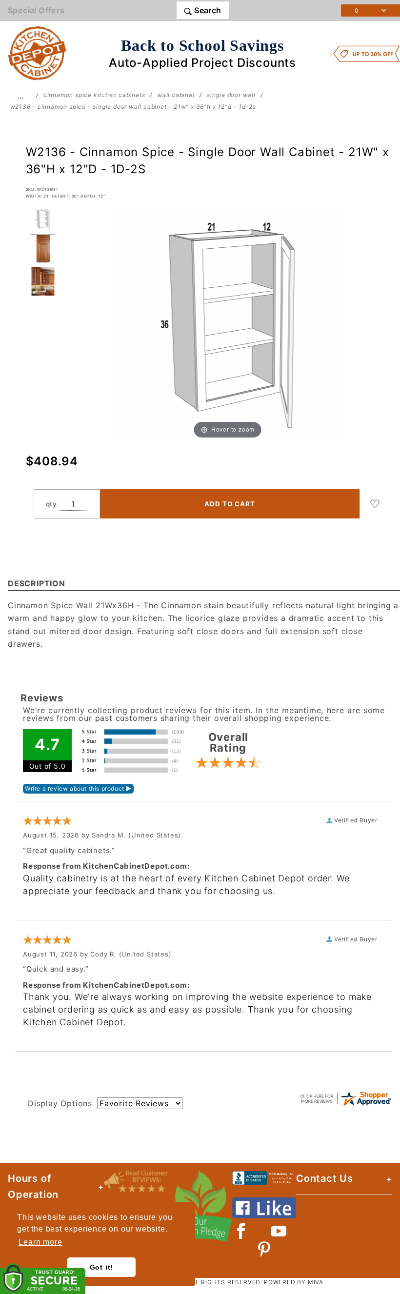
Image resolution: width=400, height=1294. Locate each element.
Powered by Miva (293, 1282)
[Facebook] (241, 1231)
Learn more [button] (40, 1242)
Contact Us (324, 1178)
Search (206, 10)
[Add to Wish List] (375, 503)
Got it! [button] (102, 1267)
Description (36, 583)
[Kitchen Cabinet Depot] (37, 53)
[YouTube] (279, 1231)
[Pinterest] (264, 1249)
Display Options (60, 1103)
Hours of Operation (33, 1186)
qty (51, 504)
